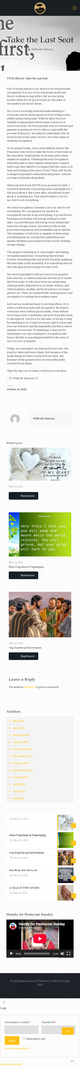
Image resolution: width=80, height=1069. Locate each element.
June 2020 (19, 791)
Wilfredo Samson (42, 49)
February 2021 (21, 735)
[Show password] (68, 1031)
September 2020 (23, 770)
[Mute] (62, 954)
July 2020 (18, 784)
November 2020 (23, 756)
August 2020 (20, 777)
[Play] (11, 954)
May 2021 (18, 721)
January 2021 (21, 742)
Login (12, 1040)
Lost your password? (17, 1048)
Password (54, 1022)
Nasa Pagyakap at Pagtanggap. (26, 566)
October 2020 (21, 763)
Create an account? (11, 1064)
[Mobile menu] (74, 7)
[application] (40, 939)
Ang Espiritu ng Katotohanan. (25, 647)
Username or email (21, 1022)
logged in (30, 687)
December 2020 (22, 749)
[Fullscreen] (68, 954)
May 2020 (19, 798)
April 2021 (19, 728)
